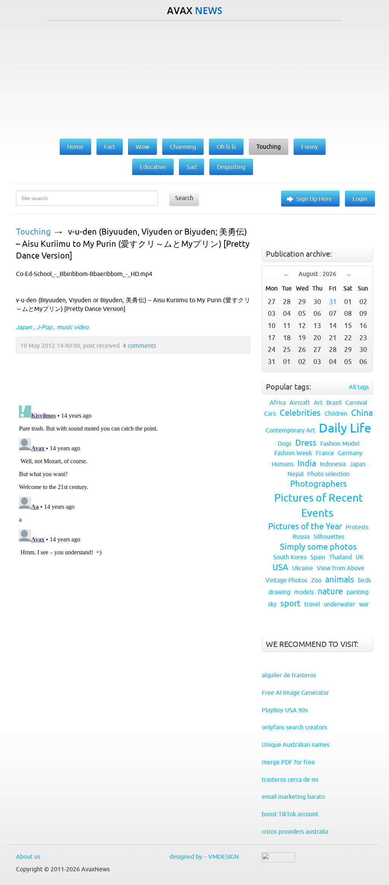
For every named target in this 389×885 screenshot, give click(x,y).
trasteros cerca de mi (290, 779)
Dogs (284, 443)
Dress (305, 443)
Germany (350, 453)
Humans (283, 464)
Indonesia (333, 464)
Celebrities (300, 413)
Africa (278, 402)
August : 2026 (317, 273)
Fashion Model (339, 443)
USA (280, 567)
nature (330, 591)
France (325, 453)
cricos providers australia (295, 831)
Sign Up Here (314, 198)
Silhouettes (328, 536)
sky (272, 604)
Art (318, 402)
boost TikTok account (290, 814)
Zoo (316, 580)
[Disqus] (129, 497)
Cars (270, 413)
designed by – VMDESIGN (204, 856)
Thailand (340, 557)
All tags (359, 386)
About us (28, 856)
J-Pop (44, 326)
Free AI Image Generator (295, 692)
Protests (357, 527)
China (362, 413)
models (304, 591)
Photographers (318, 484)
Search (184, 197)
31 (333, 302)
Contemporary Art (290, 430)
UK (360, 557)
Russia (301, 536)
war (364, 604)
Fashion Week (293, 453)
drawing (279, 591)
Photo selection (328, 473)
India (306, 463)
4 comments (139, 345)
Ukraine (302, 568)
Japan (24, 326)
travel (312, 604)
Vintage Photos (286, 580)
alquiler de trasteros (289, 675)
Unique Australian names (295, 744)
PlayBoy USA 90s (285, 710)
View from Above (340, 568)
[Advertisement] (194, 78)
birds (364, 580)
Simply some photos (318, 547)
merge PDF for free (288, 762)
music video (73, 326)
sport (290, 603)
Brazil (334, 402)
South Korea (290, 557)
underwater (339, 604)
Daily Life (345, 428)
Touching (33, 232)
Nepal (296, 473)
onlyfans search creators (294, 727)
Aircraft (299, 402)
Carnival (356, 402)
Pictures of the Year (305, 526)
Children (335, 413)
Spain (317, 557)
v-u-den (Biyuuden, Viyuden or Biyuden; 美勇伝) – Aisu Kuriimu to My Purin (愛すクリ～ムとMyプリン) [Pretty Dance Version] (133, 243)
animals (339, 579)
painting (357, 591)
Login (360, 198)
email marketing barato (293, 796)
